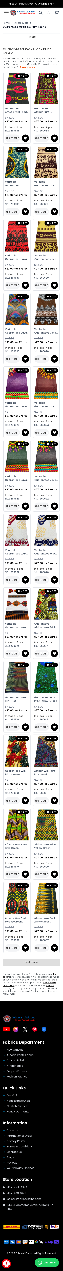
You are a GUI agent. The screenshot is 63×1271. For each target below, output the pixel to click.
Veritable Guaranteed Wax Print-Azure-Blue (44, 551)
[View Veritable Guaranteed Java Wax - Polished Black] (46, 456)
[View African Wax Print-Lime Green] (17, 824)
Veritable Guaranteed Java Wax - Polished (16, 331)
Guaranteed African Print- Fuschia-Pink (42, 110)
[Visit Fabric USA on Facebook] (44, 1029)
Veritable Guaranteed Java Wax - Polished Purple (16, 404)
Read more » (27, 67)
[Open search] (40, 12)
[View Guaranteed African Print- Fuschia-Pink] (46, 88)
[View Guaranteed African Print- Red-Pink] (17, 88)
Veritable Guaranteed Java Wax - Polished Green (16, 478)
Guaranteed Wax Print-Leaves (15, 772)
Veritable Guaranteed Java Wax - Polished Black (45, 478)
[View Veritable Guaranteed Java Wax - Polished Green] (17, 456)
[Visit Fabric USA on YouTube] (6, 1029)
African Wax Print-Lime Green (16, 846)
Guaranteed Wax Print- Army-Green (45, 699)
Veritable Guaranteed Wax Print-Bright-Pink (15, 551)
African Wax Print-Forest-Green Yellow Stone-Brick (16, 919)
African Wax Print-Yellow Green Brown (45, 846)
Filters (32, 37)
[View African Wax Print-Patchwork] (46, 751)
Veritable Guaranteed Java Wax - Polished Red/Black (16, 257)
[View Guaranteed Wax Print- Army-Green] (46, 677)
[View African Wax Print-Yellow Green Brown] (46, 824)
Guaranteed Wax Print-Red (15, 699)
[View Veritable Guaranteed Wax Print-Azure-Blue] (46, 530)
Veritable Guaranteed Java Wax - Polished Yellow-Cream (45, 257)
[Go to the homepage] (22, 12)
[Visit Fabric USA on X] (25, 1029)
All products (21, 23)
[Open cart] (56, 12)
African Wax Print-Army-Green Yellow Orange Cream (45, 919)
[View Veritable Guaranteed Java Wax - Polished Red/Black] (17, 236)
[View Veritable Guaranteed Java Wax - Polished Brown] (46, 162)
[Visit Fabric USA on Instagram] (15, 1029)
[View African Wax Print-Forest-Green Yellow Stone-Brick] (17, 898)
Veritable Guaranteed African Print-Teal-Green (16, 183)
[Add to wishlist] (25, 138)
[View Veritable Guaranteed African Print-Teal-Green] (17, 162)
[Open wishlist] (48, 12)
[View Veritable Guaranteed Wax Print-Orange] (17, 604)
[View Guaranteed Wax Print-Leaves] (17, 751)
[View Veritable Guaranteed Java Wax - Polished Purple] (17, 383)
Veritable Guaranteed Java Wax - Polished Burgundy (45, 404)
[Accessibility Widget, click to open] (6, 1263)
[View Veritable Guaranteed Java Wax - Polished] (17, 309)
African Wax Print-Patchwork (45, 772)
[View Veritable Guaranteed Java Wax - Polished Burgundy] (46, 383)
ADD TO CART (12, 138)
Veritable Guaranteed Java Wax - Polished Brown (45, 183)
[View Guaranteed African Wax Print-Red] (46, 604)
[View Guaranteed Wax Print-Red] (17, 677)
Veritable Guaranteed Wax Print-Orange (15, 625)
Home (6, 23)
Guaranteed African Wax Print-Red (45, 625)
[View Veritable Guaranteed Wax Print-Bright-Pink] (17, 530)
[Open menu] (6, 12)
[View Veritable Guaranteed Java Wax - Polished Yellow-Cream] (46, 236)
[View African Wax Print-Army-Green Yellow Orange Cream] (46, 898)
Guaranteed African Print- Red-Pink (16, 110)
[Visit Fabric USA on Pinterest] (34, 1029)
